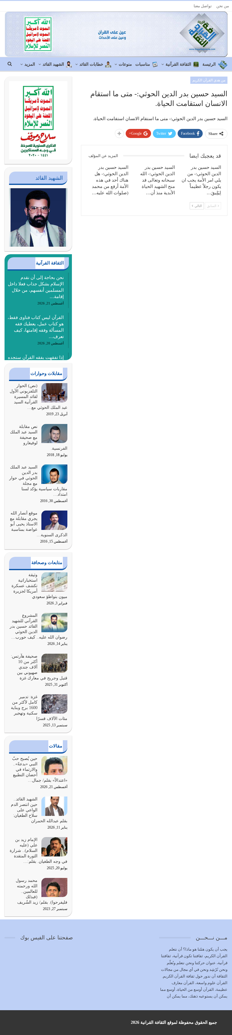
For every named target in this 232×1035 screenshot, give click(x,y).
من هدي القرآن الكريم (208, 80)
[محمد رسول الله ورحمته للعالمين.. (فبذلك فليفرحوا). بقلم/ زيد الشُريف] (54, 887)
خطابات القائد (91, 64)
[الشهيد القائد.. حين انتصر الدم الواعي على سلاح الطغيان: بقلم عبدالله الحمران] (54, 806)
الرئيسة (209, 64)
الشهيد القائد (53, 64)
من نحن (222, 6)
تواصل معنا (203, 6)
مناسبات (142, 64)
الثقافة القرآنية (178, 64)
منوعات (125, 64)
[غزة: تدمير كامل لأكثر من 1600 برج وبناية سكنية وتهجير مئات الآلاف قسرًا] (54, 704)
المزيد (29, 64)
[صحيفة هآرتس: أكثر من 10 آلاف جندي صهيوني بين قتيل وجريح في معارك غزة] (54, 663)
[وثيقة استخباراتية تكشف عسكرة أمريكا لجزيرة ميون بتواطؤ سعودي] (54, 582)
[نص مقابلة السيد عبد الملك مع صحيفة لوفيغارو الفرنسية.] (54, 433)
